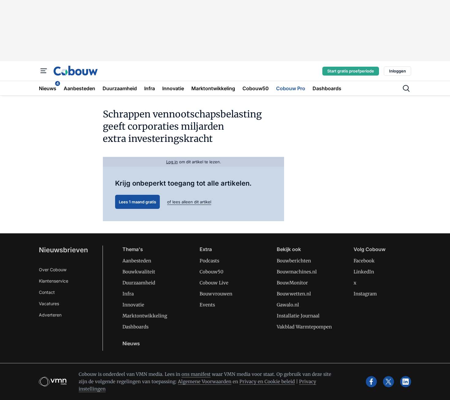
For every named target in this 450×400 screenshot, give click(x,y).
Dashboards (135, 327)
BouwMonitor (292, 283)
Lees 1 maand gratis (137, 201)
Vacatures (49, 303)
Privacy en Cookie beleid (267, 381)
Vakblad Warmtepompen (304, 327)
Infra (128, 294)
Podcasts (209, 261)
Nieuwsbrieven (63, 250)
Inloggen (397, 71)
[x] (388, 381)
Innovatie (133, 305)
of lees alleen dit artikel (189, 201)
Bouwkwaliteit (138, 272)
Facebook (364, 261)
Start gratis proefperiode (350, 71)
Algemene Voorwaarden (204, 381)
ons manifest (196, 374)
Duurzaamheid (138, 283)
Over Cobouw (52, 269)
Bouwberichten (294, 261)
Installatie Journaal (298, 316)
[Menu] (44, 71)
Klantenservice (53, 280)
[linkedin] (405, 381)
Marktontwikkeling (144, 316)
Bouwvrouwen (216, 294)
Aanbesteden (136, 261)
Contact (47, 292)
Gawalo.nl (288, 305)
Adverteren (50, 314)
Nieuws (131, 343)
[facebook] (371, 381)
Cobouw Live (214, 283)
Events (207, 305)
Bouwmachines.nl (297, 272)
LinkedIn (364, 272)
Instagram (365, 294)
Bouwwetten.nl (294, 294)
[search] (406, 88)
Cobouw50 (211, 272)
